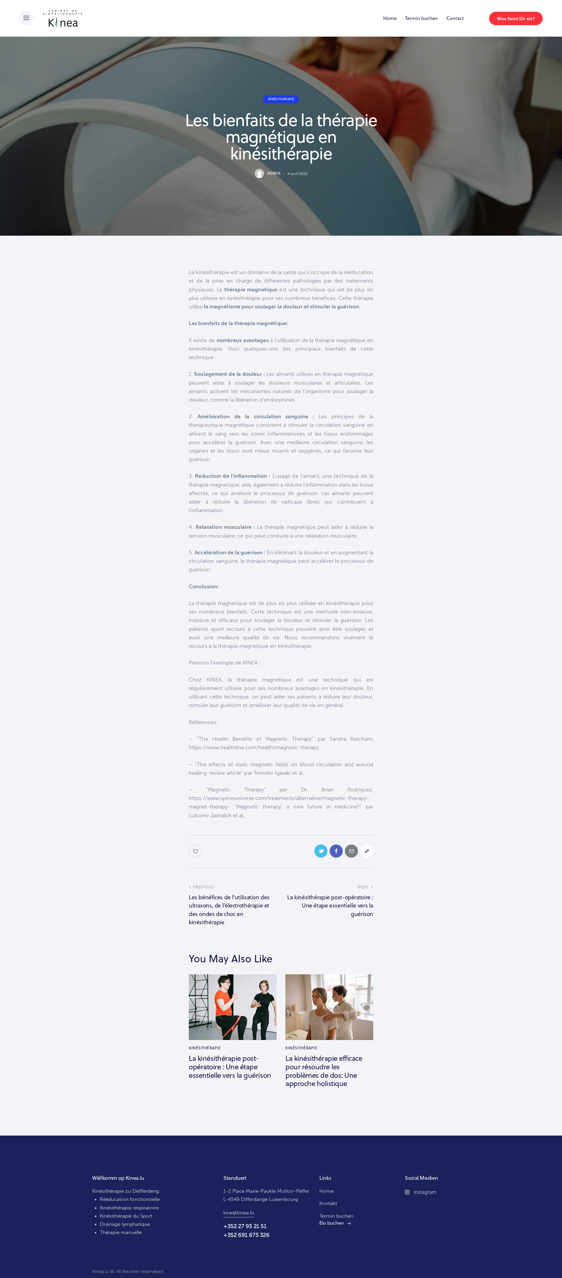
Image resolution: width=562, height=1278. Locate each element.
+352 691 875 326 (246, 1234)
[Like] (196, 851)
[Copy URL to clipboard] (366, 851)
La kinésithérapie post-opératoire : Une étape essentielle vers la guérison (230, 1066)
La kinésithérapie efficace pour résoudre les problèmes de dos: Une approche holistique (323, 1071)
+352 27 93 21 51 (245, 1226)
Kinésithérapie (281, 99)
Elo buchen (331, 1223)
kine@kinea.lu (238, 1213)
